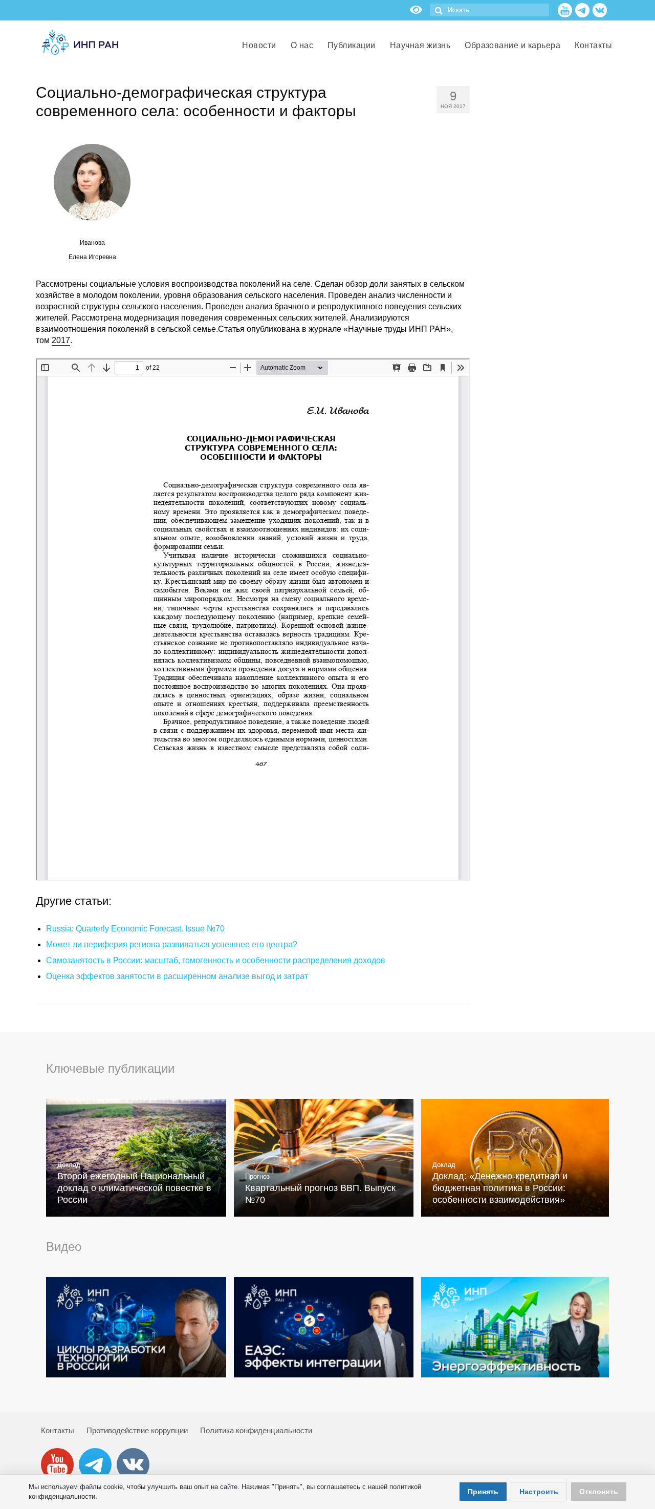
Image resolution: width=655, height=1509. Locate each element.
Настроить (538, 1491)
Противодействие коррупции (137, 1430)
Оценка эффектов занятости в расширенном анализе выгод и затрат (177, 976)
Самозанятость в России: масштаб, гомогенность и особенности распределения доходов (215, 960)
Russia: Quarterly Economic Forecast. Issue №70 (135, 928)
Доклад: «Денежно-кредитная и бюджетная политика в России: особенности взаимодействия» (499, 1188)
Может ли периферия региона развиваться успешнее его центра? (171, 944)
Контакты (57, 1430)
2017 (61, 340)
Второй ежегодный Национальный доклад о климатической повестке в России (134, 1188)
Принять (483, 1491)
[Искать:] (489, 10)
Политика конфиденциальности (256, 1430)
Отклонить (598, 1491)
